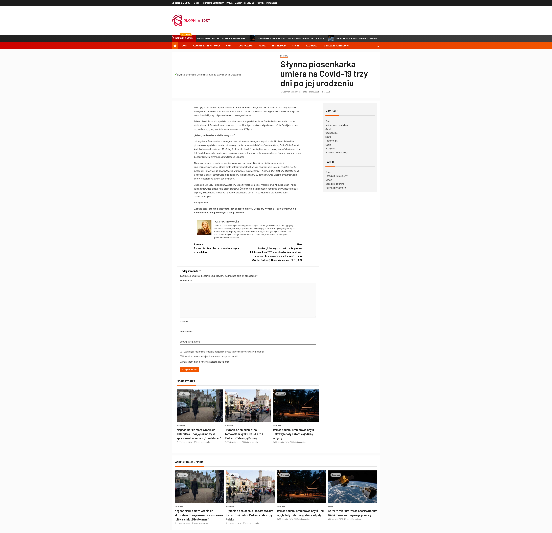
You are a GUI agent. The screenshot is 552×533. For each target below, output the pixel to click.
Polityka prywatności (267, 3)
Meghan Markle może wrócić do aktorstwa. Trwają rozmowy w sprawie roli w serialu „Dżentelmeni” (199, 434)
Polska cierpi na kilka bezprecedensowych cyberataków (216, 248)
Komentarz (186, 280)
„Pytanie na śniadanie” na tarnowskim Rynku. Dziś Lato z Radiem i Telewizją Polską (244, 434)
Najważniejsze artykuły (206, 46)
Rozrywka (311, 46)
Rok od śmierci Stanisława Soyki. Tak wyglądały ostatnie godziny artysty (261, 38)
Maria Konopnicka (203, 442)
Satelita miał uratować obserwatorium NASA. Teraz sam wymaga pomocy (340, 38)
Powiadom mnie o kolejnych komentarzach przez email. (210, 356)
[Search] (377, 45)
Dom (184, 46)
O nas (196, 3)
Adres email (186, 331)
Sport (295, 46)
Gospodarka (245, 46)
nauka (262, 46)
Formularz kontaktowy (213, 3)
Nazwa (184, 321)
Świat (229, 46)
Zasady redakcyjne (244, 3)
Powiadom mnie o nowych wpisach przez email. (206, 361)
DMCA (229, 3)
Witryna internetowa (190, 341)
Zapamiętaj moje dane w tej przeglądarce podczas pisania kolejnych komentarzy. (223, 351)
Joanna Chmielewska (292, 92)
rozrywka (284, 56)
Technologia (279, 46)
